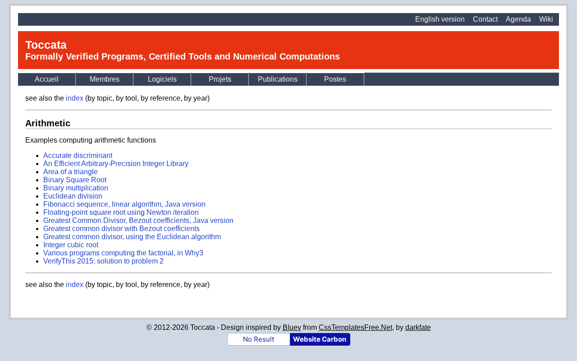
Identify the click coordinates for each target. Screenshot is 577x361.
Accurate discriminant (77, 155)
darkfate (418, 327)
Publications (278, 79)
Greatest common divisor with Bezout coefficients (121, 228)
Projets (220, 79)
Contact (485, 19)
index (74, 98)
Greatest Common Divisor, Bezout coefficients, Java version (138, 220)
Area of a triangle (70, 172)
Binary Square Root (74, 180)
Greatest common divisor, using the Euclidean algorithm (132, 237)
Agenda (518, 19)
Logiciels (162, 79)
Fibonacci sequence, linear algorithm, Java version (124, 204)
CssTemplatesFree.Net (355, 327)
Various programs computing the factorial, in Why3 (123, 253)
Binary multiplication (75, 188)
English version (440, 19)
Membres (104, 79)
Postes (335, 79)
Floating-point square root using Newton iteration (121, 212)
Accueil (47, 79)
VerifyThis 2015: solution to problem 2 (103, 261)
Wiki (546, 19)
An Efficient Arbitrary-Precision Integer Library (115, 163)
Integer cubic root (70, 245)
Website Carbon (319, 339)
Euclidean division (72, 196)
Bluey (292, 327)
